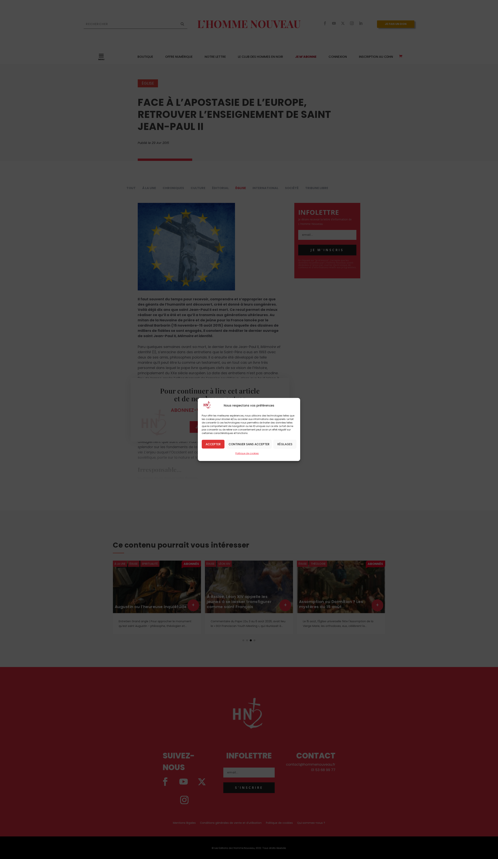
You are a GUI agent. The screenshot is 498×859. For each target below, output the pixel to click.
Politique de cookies (247, 453)
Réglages (284, 444)
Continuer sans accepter (249, 444)
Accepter (213, 444)
